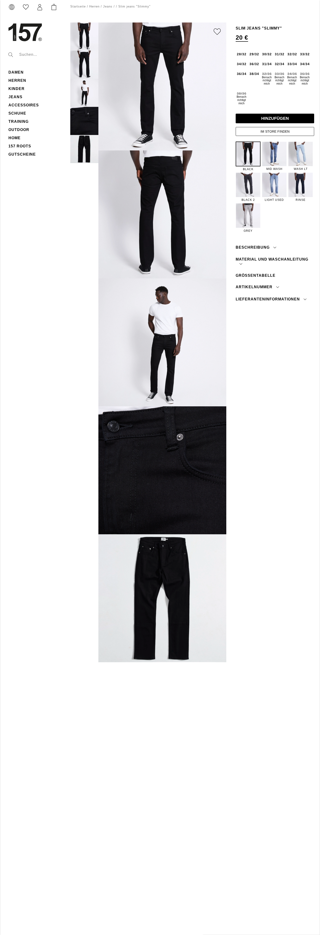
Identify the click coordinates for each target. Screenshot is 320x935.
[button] (40, 7)
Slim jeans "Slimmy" (134, 6)
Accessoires (23, 105)
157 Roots (19, 146)
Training (18, 121)
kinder (16, 89)
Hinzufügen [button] (275, 118)
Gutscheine (22, 154)
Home (14, 138)
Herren (17, 80)
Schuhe (17, 113)
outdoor (18, 130)
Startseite (78, 6)
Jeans (15, 97)
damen (16, 72)
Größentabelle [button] (255, 275)
